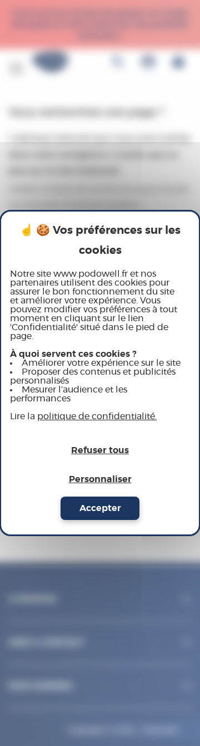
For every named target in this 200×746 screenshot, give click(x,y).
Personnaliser (100, 479)
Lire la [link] (83, 416)
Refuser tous (100, 450)
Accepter (100, 508)
